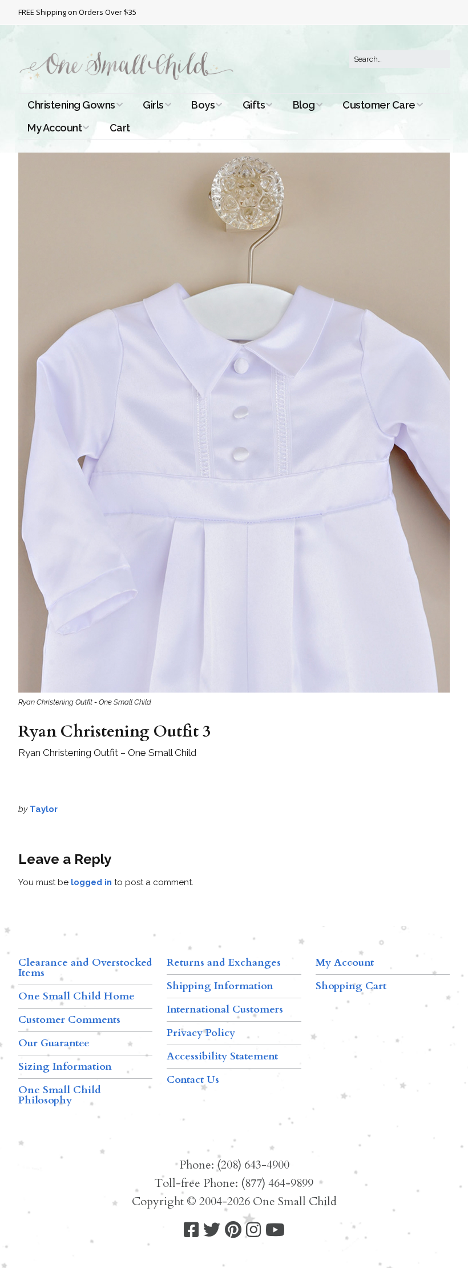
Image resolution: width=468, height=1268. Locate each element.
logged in (91, 882)
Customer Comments (69, 1020)
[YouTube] (275, 1230)
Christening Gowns (71, 105)
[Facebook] (191, 1230)
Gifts (254, 105)
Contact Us (193, 1080)
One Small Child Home (76, 996)
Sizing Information (65, 1066)
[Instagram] (253, 1230)
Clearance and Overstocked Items (85, 967)
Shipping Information (220, 986)
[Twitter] (211, 1230)
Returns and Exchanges (224, 962)
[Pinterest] (233, 1230)
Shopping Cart (351, 986)
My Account (54, 128)
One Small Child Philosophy (59, 1095)
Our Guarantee (54, 1043)
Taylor (44, 809)
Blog (304, 105)
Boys (203, 105)
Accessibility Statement (222, 1056)
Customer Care (378, 105)
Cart (120, 128)
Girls (153, 105)
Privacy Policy (201, 1033)
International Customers (225, 1009)
